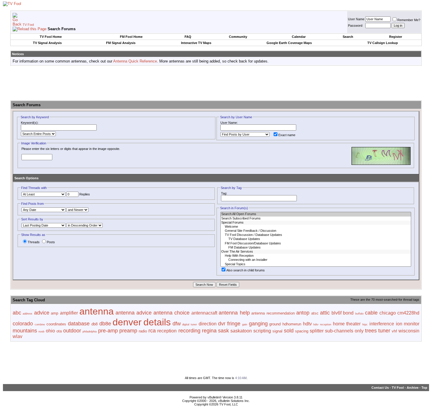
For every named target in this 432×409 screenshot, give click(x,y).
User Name (356, 19)
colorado (23, 324)
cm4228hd (408, 312)
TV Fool (28, 24)
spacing (301, 331)
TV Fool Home (51, 36)
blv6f (336, 312)
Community (238, 36)
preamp (128, 331)
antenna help (234, 313)
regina (209, 331)
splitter (317, 330)
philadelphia (90, 331)
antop (302, 313)
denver (127, 322)
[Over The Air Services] (316, 252)
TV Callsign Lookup (382, 43)
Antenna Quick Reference (135, 61)
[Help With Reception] (316, 256)
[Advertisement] (216, 83)
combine (40, 324)
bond (348, 312)
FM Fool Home (131, 36)
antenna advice (133, 313)
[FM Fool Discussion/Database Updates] (316, 243)
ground (275, 324)
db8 (94, 324)
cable (371, 313)
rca (152, 331)
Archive (412, 387)
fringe (233, 324)
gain (244, 324)
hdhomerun (291, 324)
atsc (315, 313)
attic (325, 313)
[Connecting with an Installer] (316, 260)
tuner (384, 331)
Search (348, 36)
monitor (411, 323)
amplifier (69, 312)
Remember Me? (408, 20)
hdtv (307, 323)
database (79, 324)
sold (289, 331)
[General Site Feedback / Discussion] (316, 231)
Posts (51, 242)
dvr (221, 324)
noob (41, 331)
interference (381, 323)
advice (41, 313)
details (157, 322)
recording (189, 331)
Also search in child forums (245, 270)
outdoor (72, 331)
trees (371, 331)
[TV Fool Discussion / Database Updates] (316, 235)
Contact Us (380, 387)
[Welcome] (316, 227)
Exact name (286, 135)
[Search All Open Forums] (316, 214)
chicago (387, 312)
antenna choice (171, 313)
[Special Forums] (316, 223)
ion (399, 323)
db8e (105, 324)
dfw (177, 324)
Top (424, 387)
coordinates (56, 324)
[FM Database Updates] (316, 248)
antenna (96, 311)
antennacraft (204, 312)
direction (208, 323)
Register (395, 36)
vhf (394, 331)
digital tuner (189, 324)
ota (59, 331)
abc (17, 313)
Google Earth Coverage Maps (289, 43)
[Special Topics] (316, 264)
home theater (347, 323)
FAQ (188, 36)
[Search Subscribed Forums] (316, 219)
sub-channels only (344, 330)
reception (167, 330)
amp (54, 313)
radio (143, 331)
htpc (365, 324)
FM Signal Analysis (120, 43)
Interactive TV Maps (196, 43)
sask (223, 331)
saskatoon (241, 330)
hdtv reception (322, 324)
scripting (262, 330)
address (27, 313)
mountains (25, 331)
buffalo (359, 313)
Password (355, 25)
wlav (17, 336)
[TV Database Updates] (316, 239)
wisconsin (408, 330)
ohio (50, 330)
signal (277, 331)
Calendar (299, 36)
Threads (34, 242)
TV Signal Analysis (47, 43)
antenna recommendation (272, 313)
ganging (258, 324)
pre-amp (108, 331)
